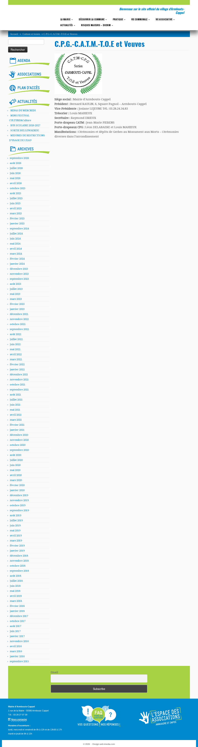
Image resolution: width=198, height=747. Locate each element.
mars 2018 (16, 600)
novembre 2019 (19, 500)
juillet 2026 (16, 168)
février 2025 (17, 218)
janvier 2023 (17, 309)
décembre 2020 (19, 434)
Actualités (66, 25)
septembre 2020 (19, 450)
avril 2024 (16, 248)
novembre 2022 (19, 319)
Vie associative (164, 19)
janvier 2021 (17, 429)
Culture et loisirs (31, 34)
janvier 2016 (17, 656)
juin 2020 (15, 465)
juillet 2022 (16, 339)
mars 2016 (16, 651)
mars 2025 (16, 213)
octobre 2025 (17, 188)
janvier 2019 (17, 550)
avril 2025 (16, 208)
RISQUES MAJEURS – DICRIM (96, 25)
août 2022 (15, 334)
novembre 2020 (19, 439)
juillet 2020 (16, 460)
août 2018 (15, 575)
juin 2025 (15, 203)
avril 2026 (16, 183)
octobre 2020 (17, 444)
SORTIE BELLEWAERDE (24, 130)
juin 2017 (15, 631)
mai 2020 (15, 470)
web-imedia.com (107, 744)
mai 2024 (15, 243)
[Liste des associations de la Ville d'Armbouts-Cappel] (29, 75)
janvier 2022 (17, 369)
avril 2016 (16, 646)
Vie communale (139, 19)
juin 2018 (15, 585)
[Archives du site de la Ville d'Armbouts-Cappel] (29, 150)
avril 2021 (16, 414)
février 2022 (17, 364)
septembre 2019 (19, 510)
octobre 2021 (17, 384)
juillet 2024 (16, 233)
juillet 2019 (16, 520)
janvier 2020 (17, 490)
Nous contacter (19, 719)
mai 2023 (15, 293)
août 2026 (15, 163)
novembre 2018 (19, 560)
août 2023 (15, 283)
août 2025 (15, 193)
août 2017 (15, 626)
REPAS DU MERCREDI (23, 110)
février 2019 (17, 545)
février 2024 (17, 258)
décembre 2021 (19, 374)
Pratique (118, 19)
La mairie (65, 19)
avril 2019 (16, 535)
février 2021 (17, 424)
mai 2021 (15, 409)
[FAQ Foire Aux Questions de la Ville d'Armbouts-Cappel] (99, 716)
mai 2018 (15, 590)
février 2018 (17, 606)
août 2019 (15, 515)
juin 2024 (15, 238)
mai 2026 (15, 178)
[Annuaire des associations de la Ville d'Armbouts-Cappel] (161, 716)
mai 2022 (15, 349)
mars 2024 (16, 253)
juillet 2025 (16, 198)
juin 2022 (15, 344)
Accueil (14, 34)
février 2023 (17, 304)
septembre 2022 (19, 329)
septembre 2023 (19, 278)
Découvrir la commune (92, 19)
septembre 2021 (19, 389)
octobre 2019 (17, 505)
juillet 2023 (16, 288)
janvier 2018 (17, 611)
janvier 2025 (17, 223)
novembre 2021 (19, 379)
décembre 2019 (19, 495)
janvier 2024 (17, 263)
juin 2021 (15, 404)
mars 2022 (16, 359)
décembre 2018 (19, 555)
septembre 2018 (19, 570)
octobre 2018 (17, 565)
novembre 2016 (19, 641)
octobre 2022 (17, 324)
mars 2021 (16, 419)
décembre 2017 (19, 616)
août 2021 (15, 394)
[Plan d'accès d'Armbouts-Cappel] (29, 89)
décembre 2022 (19, 314)
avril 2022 (16, 354)
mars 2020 (16, 480)
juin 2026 (15, 173)
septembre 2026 (19, 158)
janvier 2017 (17, 636)
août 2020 (15, 455)
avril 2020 (16, 475)
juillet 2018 (16, 580)
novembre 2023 (19, 273)
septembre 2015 (19, 661)
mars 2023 (16, 299)
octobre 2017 (17, 621)
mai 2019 (15, 530)
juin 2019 (15, 525)
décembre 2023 (19, 268)
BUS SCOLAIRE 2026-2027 (25, 125)
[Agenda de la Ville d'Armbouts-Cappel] (29, 61)
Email (54, 672)
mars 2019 (16, 540)
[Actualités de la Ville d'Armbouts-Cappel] (29, 102)
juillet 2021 (16, 399)
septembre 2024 (19, 228)
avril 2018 (16, 595)
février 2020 (17, 485)
